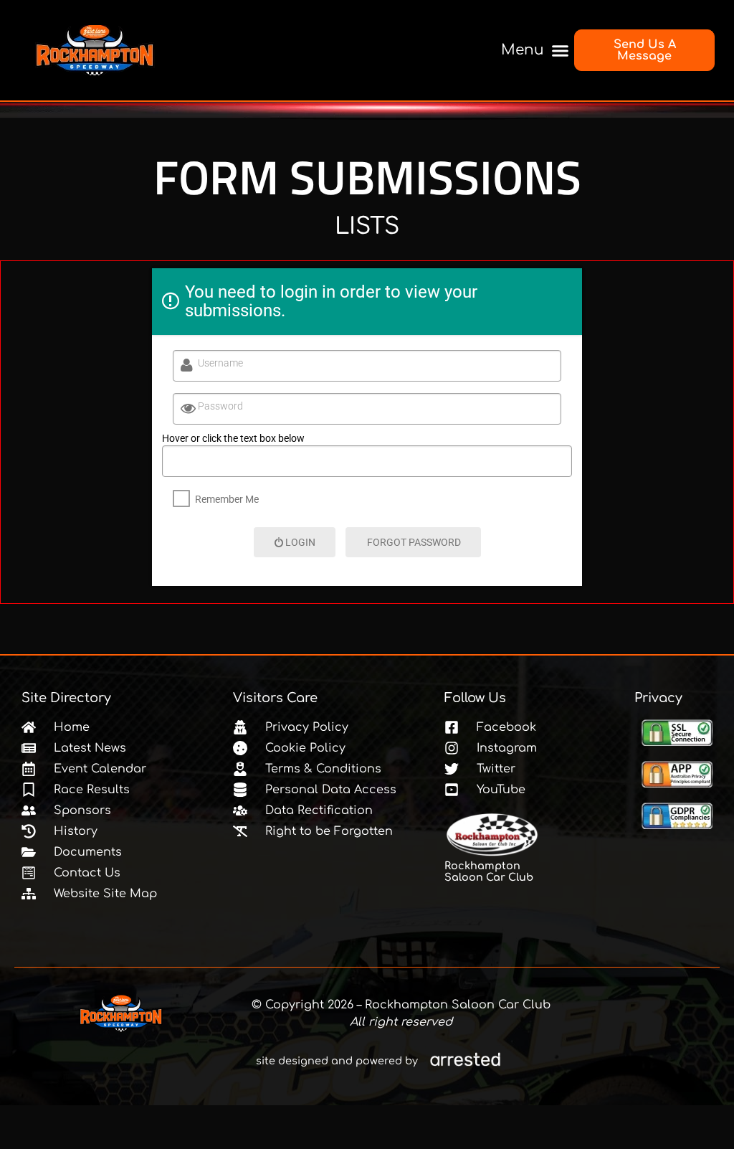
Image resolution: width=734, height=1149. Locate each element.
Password (220, 406)
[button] (532, 50)
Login (300, 542)
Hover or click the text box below (233, 438)
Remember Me (227, 499)
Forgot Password (414, 542)
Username (220, 363)
